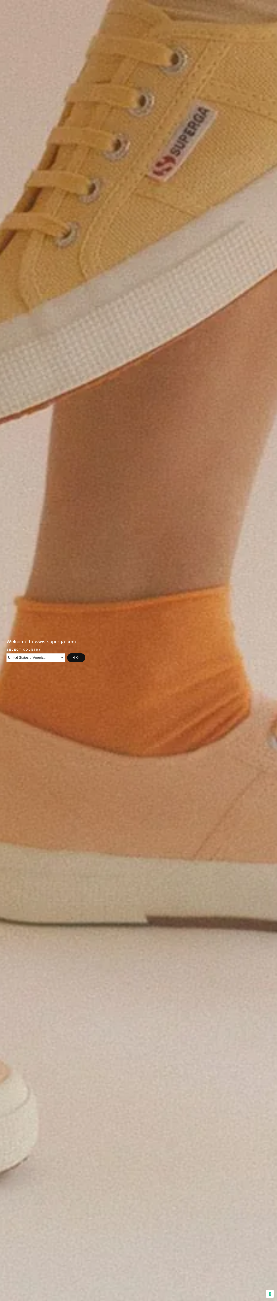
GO (76, 657)
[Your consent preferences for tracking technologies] (270, 1294)
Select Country (23, 649)
